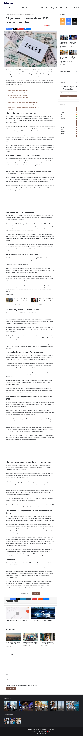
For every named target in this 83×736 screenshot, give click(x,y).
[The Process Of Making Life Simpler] (8, 3)
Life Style (24, 8)
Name (7, 674)
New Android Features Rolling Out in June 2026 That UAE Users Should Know (64, 43)
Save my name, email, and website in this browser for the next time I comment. (23, 685)
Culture (62, 8)
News (18, 8)
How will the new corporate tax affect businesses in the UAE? (23, 102)
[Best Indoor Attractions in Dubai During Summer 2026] (73, 37)
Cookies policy (51, 729)
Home (5, 8)
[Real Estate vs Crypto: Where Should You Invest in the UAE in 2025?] (9, 300)
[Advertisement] (30, 202)
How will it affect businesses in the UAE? (18, 90)
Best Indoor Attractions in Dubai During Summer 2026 (26, 709)
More (67, 8)
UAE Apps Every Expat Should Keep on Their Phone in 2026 (56, 709)
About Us (30, 729)
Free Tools (12, 8)
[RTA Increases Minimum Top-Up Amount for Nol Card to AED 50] (47, 637)
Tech (47, 8)
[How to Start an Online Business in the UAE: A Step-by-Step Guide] (30, 637)
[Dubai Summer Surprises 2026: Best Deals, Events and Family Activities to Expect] (64, 52)
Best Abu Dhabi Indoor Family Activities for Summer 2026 (71, 709)
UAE (42, 8)
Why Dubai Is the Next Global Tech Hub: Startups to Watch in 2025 (46, 300)
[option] (10, 706)
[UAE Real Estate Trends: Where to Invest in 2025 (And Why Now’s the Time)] (13, 637)
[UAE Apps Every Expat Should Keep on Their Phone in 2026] (73, 52)
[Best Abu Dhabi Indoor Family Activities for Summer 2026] (12, 722)
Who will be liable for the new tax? (16, 93)
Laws (62, 129)
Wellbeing (63, 131)
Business (11, 14)
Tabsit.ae (49, 731)
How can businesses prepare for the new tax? (19, 100)
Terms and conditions (37, 729)
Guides (31, 8)
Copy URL (36, 593)
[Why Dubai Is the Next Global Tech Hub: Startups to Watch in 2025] (34, 300)
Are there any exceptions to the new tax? (18, 97)
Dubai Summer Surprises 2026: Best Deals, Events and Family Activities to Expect (41, 708)
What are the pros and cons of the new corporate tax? (21, 105)
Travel (37, 8)
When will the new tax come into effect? (17, 95)
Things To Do (54, 8)
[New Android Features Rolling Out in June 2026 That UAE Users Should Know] (64, 37)
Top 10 (62, 127)
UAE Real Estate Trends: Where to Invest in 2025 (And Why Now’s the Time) (13, 644)
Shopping (63, 118)
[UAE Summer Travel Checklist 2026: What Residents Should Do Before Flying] (18, 722)
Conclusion (10, 109)
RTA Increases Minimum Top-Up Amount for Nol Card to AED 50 (47, 643)
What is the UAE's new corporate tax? (17, 88)
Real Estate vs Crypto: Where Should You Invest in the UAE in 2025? (21, 300)
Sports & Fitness (64, 135)
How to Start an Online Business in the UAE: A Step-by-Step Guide (30, 643)
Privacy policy (44, 729)
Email (7, 679)
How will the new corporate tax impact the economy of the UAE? (23, 107)
